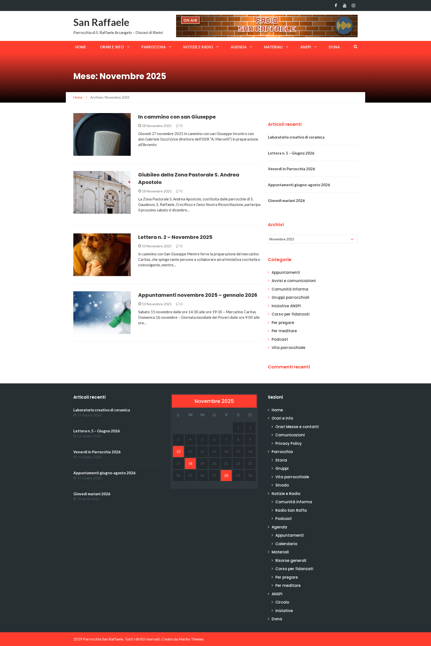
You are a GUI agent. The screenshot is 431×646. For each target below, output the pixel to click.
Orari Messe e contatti (297, 426)
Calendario (286, 543)
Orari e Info (112, 47)
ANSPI (305, 47)
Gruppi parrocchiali (290, 297)
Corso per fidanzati (291, 314)
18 (190, 463)
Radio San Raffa (291, 510)
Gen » (187, 485)
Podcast (88, 153)
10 (178, 451)
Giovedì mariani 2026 (286, 200)
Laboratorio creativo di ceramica (296, 137)
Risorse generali (290, 560)
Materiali (273, 47)
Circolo (282, 602)
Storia (281, 460)
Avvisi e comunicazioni (294, 280)
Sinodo (282, 485)
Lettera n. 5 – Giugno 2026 (291, 153)
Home (80, 47)
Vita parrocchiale (96, 211)
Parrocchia (153, 47)
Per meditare (284, 330)
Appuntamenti (93, 331)
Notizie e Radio (198, 47)
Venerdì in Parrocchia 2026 (291, 168)
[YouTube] (344, 5)
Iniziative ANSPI (286, 306)
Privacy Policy (288, 443)
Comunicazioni (290, 435)
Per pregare (283, 322)
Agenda (238, 47)
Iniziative (284, 610)
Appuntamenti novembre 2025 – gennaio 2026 (197, 295)
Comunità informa (97, 273)
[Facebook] (335, 5)
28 (226, 475)
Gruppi (282, 468)
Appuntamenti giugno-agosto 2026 (299, 184)
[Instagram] (353, 5)
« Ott (176, 485)
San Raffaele (101, 22)
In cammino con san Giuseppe (177, 116)
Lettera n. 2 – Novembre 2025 (175, 237)
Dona (334, 47)
